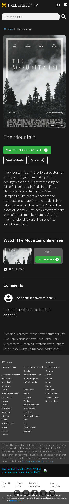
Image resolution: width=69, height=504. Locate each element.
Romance (49, 389)
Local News (29, 389)
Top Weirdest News (23, 339)
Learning (27, 431)
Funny (4, 419)
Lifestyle (5, 416)
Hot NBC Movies (52, 367)
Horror (5, 401)
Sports (26, 393)
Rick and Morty (42, 349)
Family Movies (51, 393)
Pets (26, 419)
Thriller (27, 401)
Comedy (27, 397)
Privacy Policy (16, 500)
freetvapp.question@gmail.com (37, 461)
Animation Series (31, 404)
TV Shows (7, 362)
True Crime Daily (48, 339)
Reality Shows (30, 408)
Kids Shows (7, 408)
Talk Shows (28, 412)
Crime (4, 404)
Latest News (36, 334)
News (4, 389)
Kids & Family (8, 423)
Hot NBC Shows (9, 367)
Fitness (5, 431)
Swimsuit (25, 349)
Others (5, 434)
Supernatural (11, 344)
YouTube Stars (30, 427)
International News (10, 393)
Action (48, 374)
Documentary (51, 401)
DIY (25, 423)
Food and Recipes (31, 416)
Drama (48, 382)
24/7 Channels (30, 382)
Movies (49, 362)
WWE (57, 349)
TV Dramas (7, 397)
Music (4, 427)
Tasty (14, 349)
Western (6, 412)
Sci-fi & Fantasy (52, 397)
